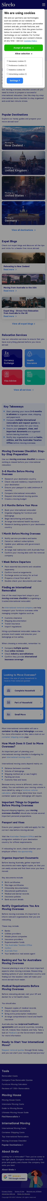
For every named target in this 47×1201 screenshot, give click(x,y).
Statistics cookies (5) (17, 70)
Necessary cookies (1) (17, 61)
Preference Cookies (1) (18, 65)
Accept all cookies (22, 48)
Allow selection (22, 53)
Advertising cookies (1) (18, 74)
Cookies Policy (30, 41)
